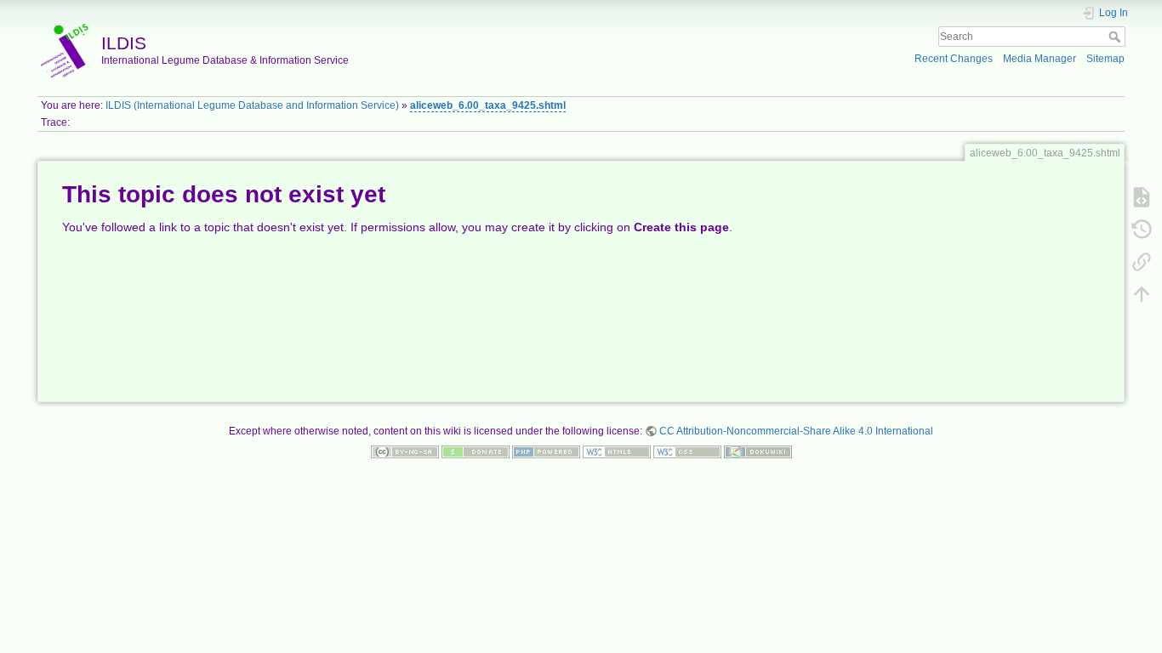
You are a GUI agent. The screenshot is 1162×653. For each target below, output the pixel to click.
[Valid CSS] (687, 451)
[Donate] (475, 451)
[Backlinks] (1141, 261)
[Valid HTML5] (617, 451)
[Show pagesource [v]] (1141, 196)
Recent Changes (953, 59)
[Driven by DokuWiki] (758, 451)
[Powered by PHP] (546, 451)
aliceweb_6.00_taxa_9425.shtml (488, 105)
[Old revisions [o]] (1141, 229)
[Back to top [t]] (1141, 293)
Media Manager (1039, 59)
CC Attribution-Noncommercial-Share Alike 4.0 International (796, 431)
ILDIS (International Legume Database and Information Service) (252, 105)
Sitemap (1105, 59)
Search (1116, 37)
